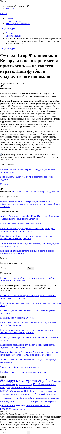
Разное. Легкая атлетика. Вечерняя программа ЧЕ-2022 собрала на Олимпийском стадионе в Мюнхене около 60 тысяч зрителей (30, 204)
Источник (5, 184)
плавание (17, 402)
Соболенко (16, 394)
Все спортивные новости (18, 23)
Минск (4, 391)
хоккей (20, 405)
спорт (34, 401)
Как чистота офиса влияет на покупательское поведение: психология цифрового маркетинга (27, 331)
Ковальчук (45, 385)
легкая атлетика (53, 398)
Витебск (3, 385)
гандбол (30, 397)
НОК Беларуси (32, 391)
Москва (20, 391)
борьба (3, 398)
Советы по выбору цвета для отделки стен (20, 367)
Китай (37, 384)
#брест (22, 381)
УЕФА (25, 395)
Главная (9, 18)
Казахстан (22, 385)
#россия (32, 381)
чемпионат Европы (18, 409)
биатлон (53, 394)
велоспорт (9, 398)
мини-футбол (7, 401)
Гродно (15, 385)
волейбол (19, 397)
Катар (29, 384)
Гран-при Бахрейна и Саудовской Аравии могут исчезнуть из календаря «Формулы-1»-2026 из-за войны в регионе (29, 353)
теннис (43, 401)
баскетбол (41, 394)
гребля (37, 398)
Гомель (9, 385)
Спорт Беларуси (8, 28)
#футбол (44, 381)
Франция (31, 395)
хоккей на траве (31, 406)
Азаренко (56, 381)
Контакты (10, 8)
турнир (51, 402)
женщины (43, 398)
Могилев (14, 391)
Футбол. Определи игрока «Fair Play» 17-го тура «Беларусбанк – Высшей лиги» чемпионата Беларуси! (30, 217)
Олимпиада (50, 391)
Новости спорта (13, 21)
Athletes (3, 13)
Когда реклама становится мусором (17, 318)
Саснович (4, 395)
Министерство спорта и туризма (40, 388)
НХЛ (42, 391)
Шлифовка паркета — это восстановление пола (23, 372)
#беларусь (9, 380)
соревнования (26, 402)
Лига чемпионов (20, 387)
